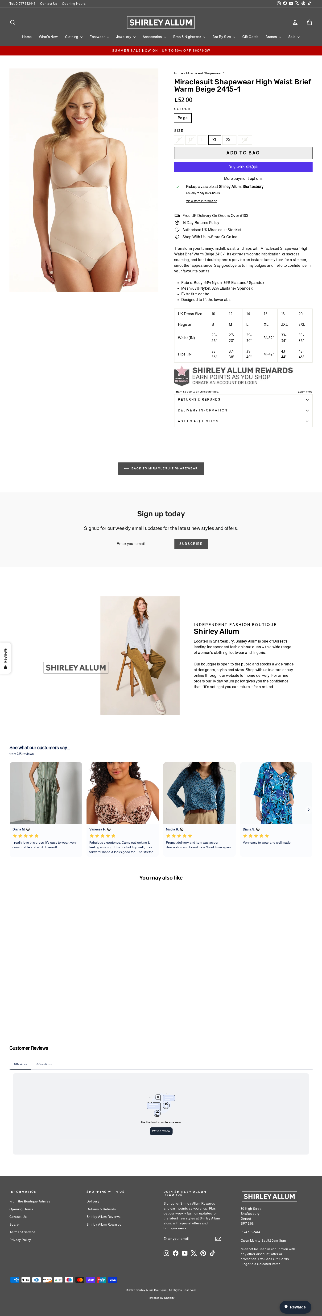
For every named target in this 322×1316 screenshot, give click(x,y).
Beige (183, 118)
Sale (292, 37)
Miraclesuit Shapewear (204, 73)
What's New (48, 37)
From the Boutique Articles (29, 1201)
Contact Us (48, 3)
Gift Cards (250, 37)
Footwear (98, 37)
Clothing (72, 37)
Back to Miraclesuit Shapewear (164, 468)
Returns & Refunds (199, 399)
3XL (245, 140)
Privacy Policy (20, 1240)
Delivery (93, 1201)
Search (15, 1224)
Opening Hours (74, 3)
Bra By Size (222, 37)
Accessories (153, 37)
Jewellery (124, 37)
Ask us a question (198, 421)
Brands (271, 37)
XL (214, 140)
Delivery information (202, 410)
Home (27, 37)
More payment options (243, 179)
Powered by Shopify (161, 1297)
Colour (182, 109)
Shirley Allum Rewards (104, 1224)
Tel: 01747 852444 (22, 3)
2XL (229, 140)
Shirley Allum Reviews (103, 1217)
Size (179, 130)
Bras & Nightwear (187, 37)
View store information (201, 201)
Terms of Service (22, 1232)
